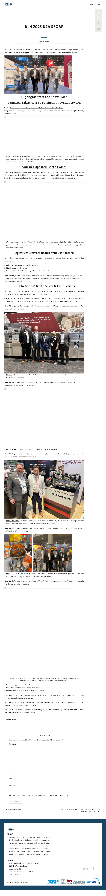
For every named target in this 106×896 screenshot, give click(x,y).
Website (12, 786)
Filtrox (9, 375)
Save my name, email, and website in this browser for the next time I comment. (39, 795)
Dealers (31, 44)
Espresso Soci (11, 449)
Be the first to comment (45, 729)
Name (11, 772)
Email (11, 779)
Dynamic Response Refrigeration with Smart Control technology (36, 108)
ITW (8, 298)
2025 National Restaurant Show (50, 50)
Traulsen (14, 102)
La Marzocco (41, 449)
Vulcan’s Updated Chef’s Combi (44, 167)
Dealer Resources (19, 44)
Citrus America (12, 521)
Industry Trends (43, 44)
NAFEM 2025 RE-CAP (13, 809)
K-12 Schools (55, 44)
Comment (13, 744)
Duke (8, 574)
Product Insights (69, 44)
